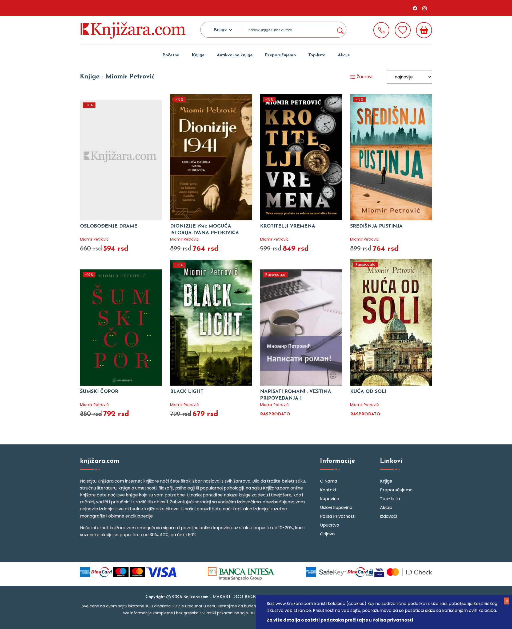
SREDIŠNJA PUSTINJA (376, 226)
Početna (170, 55)
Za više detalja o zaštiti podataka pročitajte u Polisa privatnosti (340, 620)
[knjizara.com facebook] (415, 8)
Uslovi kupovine (336, 507)
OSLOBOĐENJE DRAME (108, 226)
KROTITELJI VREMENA (287, 226)
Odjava (327, 534)
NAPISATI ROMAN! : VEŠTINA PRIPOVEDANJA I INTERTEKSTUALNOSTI (295, 398)
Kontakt (328, 490)
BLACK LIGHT (186, 391)
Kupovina (329, 499)
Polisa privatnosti (337, 516)
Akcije (344, 55)
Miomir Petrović (94, 239)
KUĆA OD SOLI (368, 391)
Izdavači (388, 516)
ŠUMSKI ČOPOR (99, 391)
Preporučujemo (280, 55)
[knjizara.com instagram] (424, 8)
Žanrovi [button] (364, 77)
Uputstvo (329, 525)
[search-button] (340, 30)
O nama (328, 481)
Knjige (198, 55)
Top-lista (317, 55)
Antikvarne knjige (235, 55)
